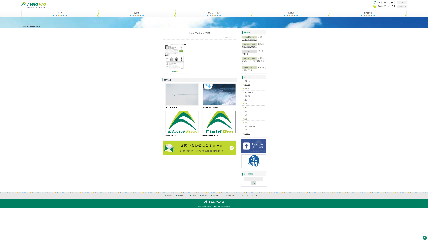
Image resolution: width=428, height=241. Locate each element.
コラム (246, 195)
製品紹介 (137, 13)
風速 (246, 100)
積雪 (246, 122)
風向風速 (247, 96)
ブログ (249, 51)
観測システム (182, 195)
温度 (246, 111)
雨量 (246, 104)
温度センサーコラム (249, 44)
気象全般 (247, 81)
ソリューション (214, 13)
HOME (24, 26)
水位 (246, 107)
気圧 (246, 130)
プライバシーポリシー (231, 195)
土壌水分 (247, 134)
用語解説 (204, 195)
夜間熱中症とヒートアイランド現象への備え (253, 60)
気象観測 (247, 88)
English (401, 6)
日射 (246, 119)
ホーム (60, 13)
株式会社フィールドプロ (212, 206)
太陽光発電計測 (250, 126)
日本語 (401, 2)
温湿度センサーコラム (249, 67)
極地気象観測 (249, 92)
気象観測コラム (249, 37)
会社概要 (291, 13)
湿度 (246, 115)
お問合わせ (368, 13)
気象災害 (247, 85)
